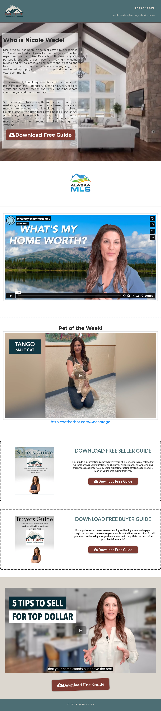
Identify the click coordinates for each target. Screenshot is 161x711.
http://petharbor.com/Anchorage (80, 422)
